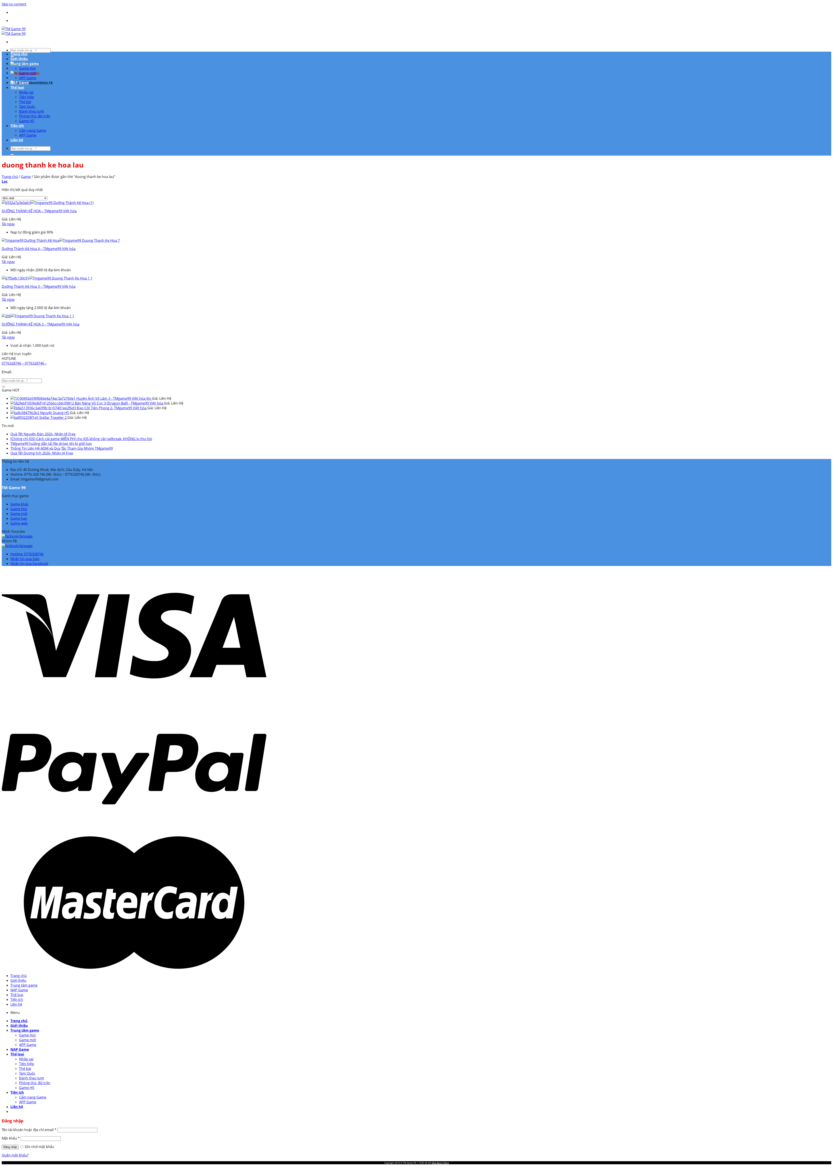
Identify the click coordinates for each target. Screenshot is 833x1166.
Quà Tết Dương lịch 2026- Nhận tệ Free (41, 453)
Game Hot (27, 68)
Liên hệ (16, 140)
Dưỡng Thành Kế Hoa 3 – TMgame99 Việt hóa (38, 286)
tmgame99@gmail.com (32, 371)
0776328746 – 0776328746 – (24, 363)
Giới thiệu (19, 58)
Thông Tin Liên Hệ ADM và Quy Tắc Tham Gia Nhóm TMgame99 (61, 448)
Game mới (27, 73)
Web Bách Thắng (440, 1162)
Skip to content (14, 4)
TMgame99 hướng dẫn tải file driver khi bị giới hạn (51, 443)
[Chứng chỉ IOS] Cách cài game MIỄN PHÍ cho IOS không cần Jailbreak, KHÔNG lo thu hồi (81, 438)
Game (26, 176)
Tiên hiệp (26, 97)
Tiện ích (17, 125)
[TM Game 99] (14, 31)
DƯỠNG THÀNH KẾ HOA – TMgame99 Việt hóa (39, 211)
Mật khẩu (11, 1138)
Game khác (19, 504)
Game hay (18, 518)
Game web (19, 523)
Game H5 (26, 120)
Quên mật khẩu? (15, 1155)
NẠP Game (19, 82)
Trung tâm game (24, 63)
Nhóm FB (45, 83)
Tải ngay (8, 224)
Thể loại (17, 87)
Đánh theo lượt (31, 111)
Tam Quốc (27, 106)
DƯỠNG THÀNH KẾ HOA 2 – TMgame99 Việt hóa (40, 324)
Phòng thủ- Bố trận (34, 116)
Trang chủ (19, 54)
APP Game (27, 78)
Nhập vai (26, 92)
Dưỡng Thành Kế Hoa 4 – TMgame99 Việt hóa (38, 248)
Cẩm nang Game (32, 130)
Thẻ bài (25, 101)
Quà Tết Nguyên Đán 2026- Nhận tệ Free (42, 434)
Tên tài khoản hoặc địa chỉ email (29, 1129)
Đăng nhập (10, 1147)
